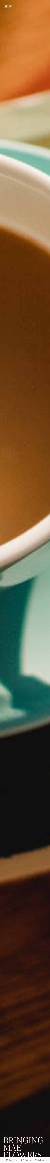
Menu (7, 6)
